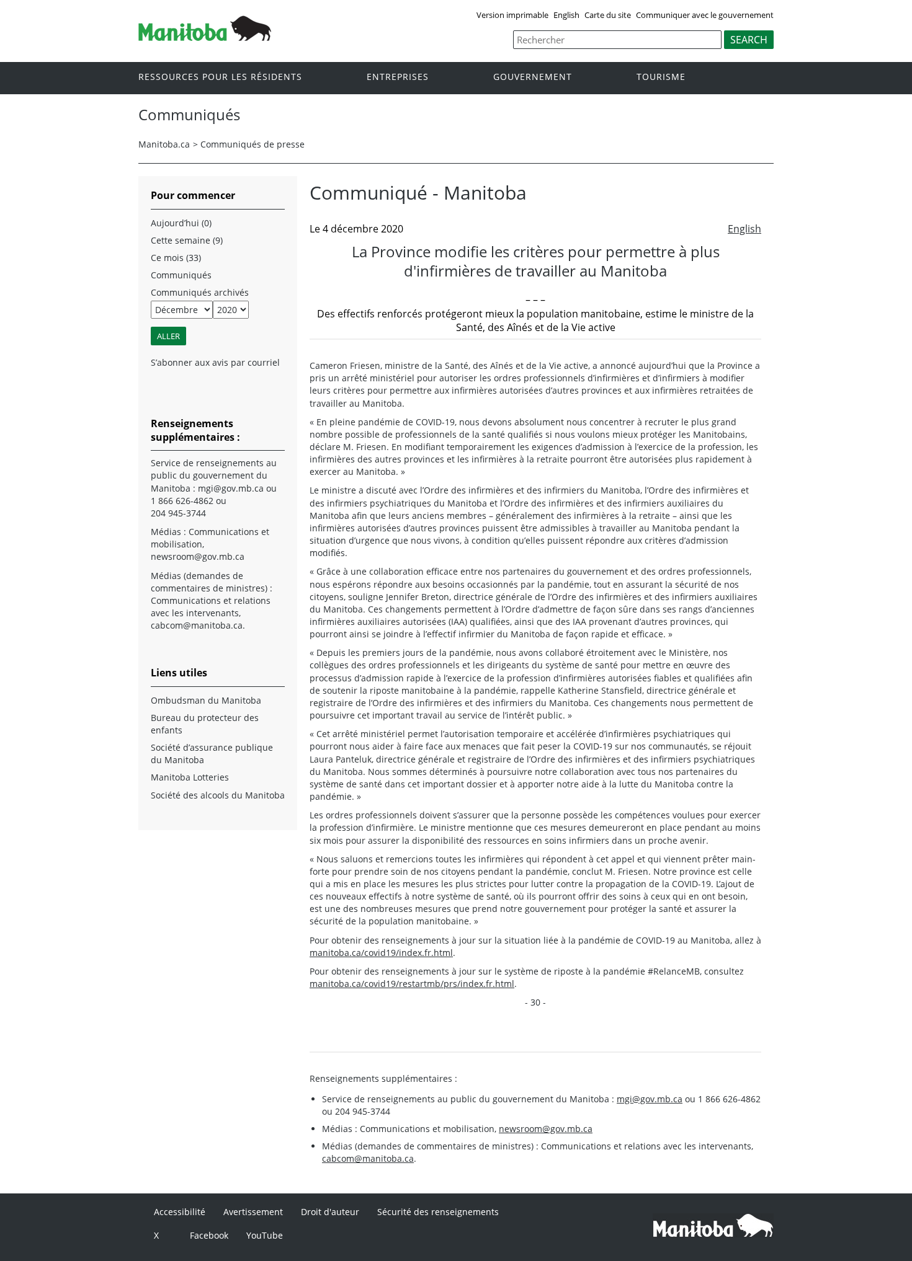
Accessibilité (179, 1212)
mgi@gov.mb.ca (649, 1099)
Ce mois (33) (176, 257)
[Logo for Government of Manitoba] (204, 37)
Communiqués (181, 275)
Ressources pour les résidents (220, 77)
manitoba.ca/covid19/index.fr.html (381, 952)
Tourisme (661, 77)
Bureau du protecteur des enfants (205, 724)
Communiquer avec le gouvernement (705, 14)
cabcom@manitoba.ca (368, 1158)
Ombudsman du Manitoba (206, 700)
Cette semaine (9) (187, 240)
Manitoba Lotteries (190, 777)
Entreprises (398, 77)
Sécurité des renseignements (438, 1212)
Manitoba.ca (164, 144)
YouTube (264, 1235)
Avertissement (253, 1212)
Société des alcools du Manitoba (218, 795)
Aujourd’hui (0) (181, 223)
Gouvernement (532, 77)
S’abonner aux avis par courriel (215, 362)
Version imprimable (512, 14)
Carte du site (607, 14)
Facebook (209, 1235)
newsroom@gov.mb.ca (545, 1129)
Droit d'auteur (330, 1212)
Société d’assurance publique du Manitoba (212, 753)
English (566, 14)
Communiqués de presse (252, 144)
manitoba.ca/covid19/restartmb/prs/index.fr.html (412, 983)
